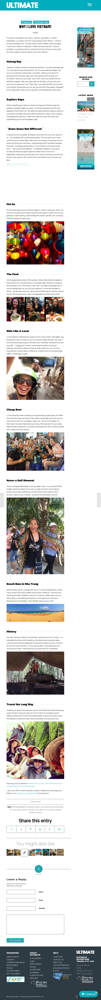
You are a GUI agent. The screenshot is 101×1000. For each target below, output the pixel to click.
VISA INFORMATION (61, 965)
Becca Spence (36, 802)
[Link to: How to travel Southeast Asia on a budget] (31, 852)
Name (41, 892)
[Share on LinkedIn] (40, 829)
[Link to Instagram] (77, 997)
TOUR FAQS (58, 957)
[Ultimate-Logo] (22, 5)
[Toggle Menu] (90, 4)
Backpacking (58, 807)
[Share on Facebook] (11, 829)
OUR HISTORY (35, 958)
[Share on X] (21, 829)
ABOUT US (57, 962)
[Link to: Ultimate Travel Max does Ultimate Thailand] (24, 853)
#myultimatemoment (18, 807)
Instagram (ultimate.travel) (26, 793)
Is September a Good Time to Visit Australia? (85, 117)
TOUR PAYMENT (13, 971)
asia (42, 807)
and (8, 786)
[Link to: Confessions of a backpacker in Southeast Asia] (53, 852)
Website (42, 908)
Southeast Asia (41, 22)
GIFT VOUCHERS (13, 974)
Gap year (12, 810)
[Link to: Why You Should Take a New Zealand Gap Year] (17, 852)
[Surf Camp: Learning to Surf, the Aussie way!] (99, 500)
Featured (26, 22)
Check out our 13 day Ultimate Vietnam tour (45, 783)
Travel (19, 810)
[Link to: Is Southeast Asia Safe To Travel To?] (60, 852)
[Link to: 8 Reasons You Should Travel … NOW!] (46, 852)
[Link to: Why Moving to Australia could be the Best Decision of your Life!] (38, 852)
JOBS (32, 961)
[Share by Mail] (59, 829)
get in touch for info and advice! (22, 786)
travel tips (43, 810)
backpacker (48, 807)
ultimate (51, 810)
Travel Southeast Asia (30, 810)
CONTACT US (58, 960)
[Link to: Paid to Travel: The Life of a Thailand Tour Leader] (10, 852)
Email (41, 900)
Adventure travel (33, 807)
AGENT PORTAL (13, 957)
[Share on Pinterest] (30, 829)
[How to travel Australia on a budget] (2, 500)
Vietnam (39, 813)
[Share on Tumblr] (49, 829)
